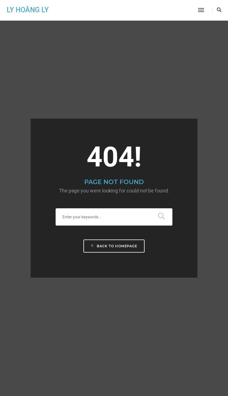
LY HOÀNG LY (28, 10)
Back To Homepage (116, 246)
